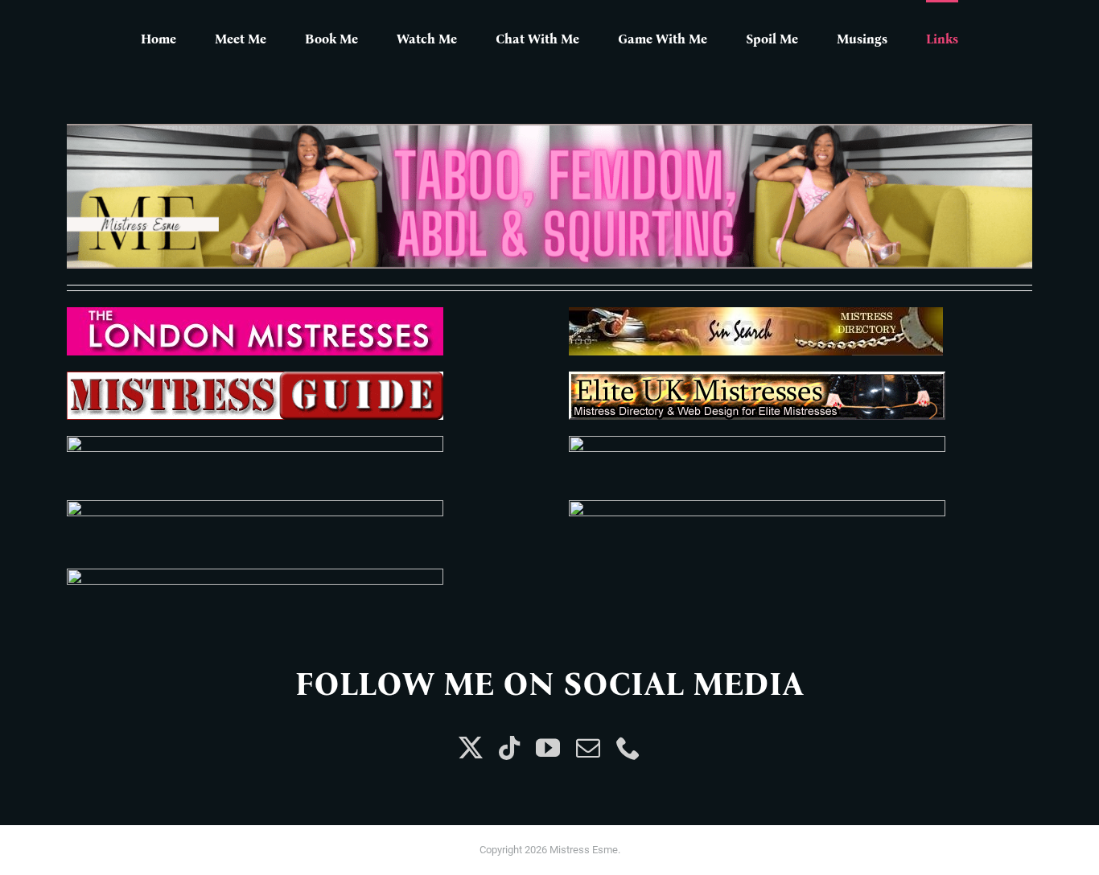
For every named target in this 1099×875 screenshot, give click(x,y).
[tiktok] (509, 748)
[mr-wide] (255, 506)
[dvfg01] (757, 506)
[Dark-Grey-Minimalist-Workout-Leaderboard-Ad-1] (549, 130)
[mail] (588, 748)
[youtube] (548, 748)
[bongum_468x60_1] (255, 442)
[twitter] (471, 748)
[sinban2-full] (756, 313)
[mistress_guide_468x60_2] (255, 377)
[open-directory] (255, 574)
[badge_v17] (757, 442)
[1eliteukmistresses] (757, 377)
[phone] (628, 748)
